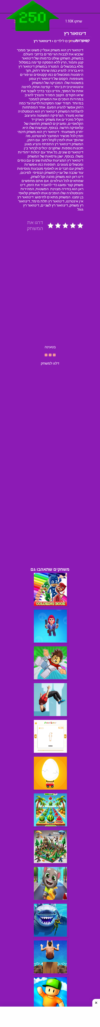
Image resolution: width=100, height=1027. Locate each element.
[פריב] (32, 32)
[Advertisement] (50, 292)
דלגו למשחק (50, 363)
